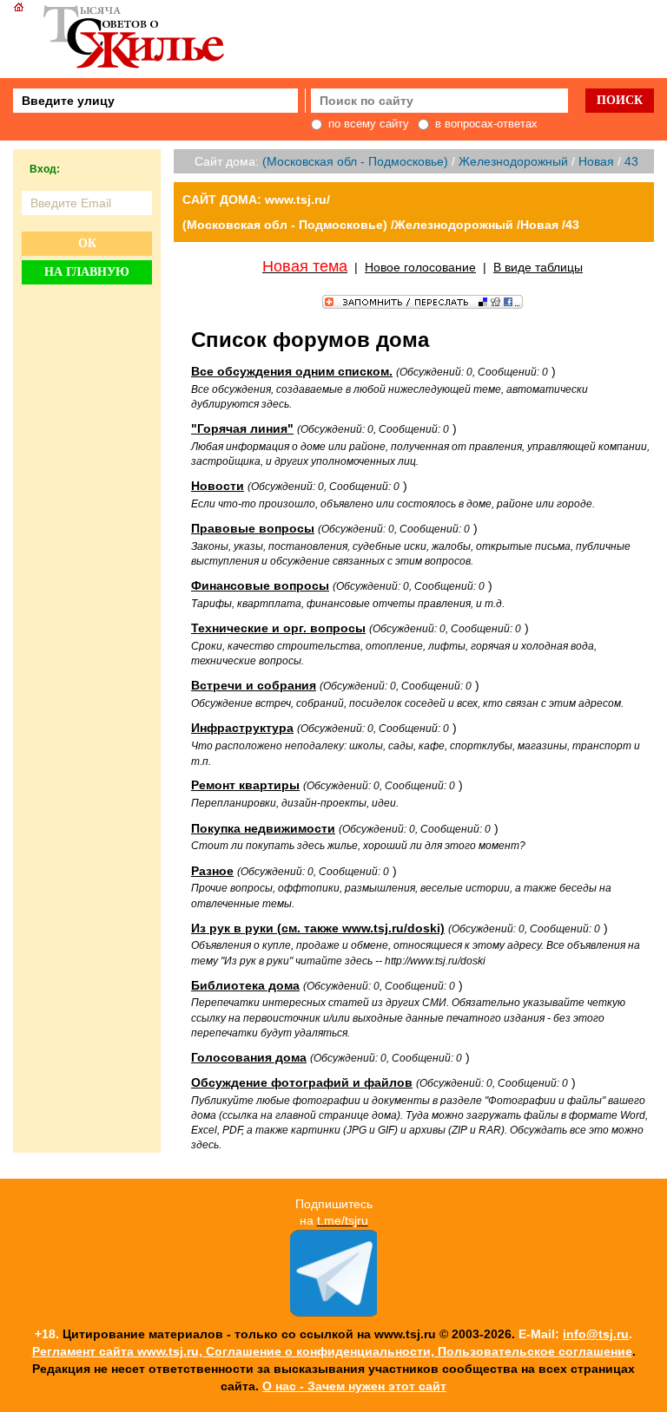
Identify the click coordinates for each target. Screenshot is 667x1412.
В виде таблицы (538, 267)
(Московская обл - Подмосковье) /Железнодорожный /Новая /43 (380, 225)
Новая (596, 161)
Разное (212, 871)
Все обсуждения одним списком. (292, 371)
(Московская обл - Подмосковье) (355, 161)
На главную (86, 271)
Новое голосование (420, 267)
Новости (217, 486)
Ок (87, 243)
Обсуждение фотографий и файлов (302, 1082)
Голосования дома (249, 1057)
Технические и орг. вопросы (278, 628)
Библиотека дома (245, 985)
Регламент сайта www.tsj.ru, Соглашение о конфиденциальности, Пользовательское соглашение (332, 1351)
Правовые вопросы (252, 528)
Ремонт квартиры (245, 785)
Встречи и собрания (253, 685)
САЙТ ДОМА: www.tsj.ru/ (256, 199)
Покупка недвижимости (263, 828)
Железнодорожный (513, 161)
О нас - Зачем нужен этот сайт (354, 1386)
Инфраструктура (242, 728)
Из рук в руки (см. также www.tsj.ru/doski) (318, 928)
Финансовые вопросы (260, 585)
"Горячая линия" (242, 428)
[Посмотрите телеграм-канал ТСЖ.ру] (333, 1312)
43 (631, 161)
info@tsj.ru (596, 1334)
